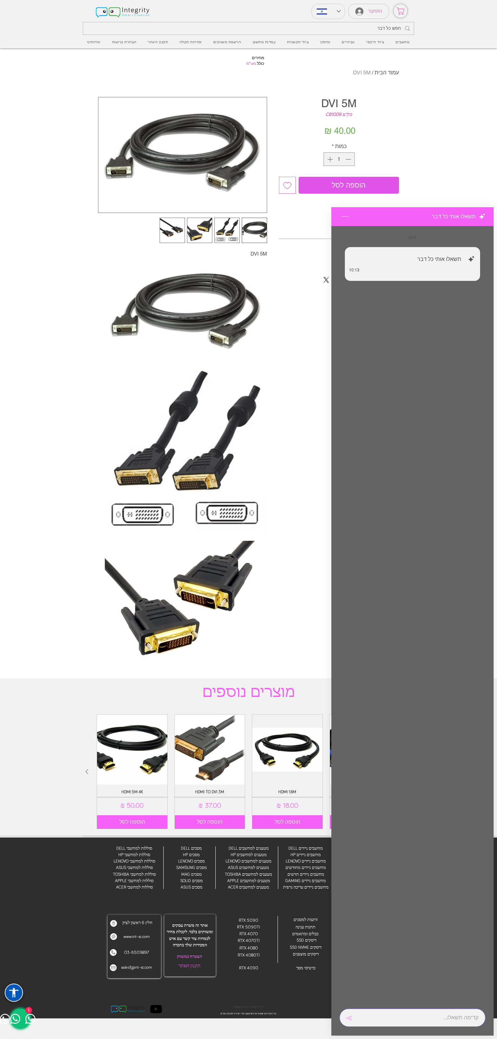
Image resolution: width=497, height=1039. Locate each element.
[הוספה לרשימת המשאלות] (287, 185)
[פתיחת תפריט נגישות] (14, 993)
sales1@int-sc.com (136, 967)
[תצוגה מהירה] (287, 750)
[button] (348, 42)
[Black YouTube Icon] (156, 1009)
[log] (412, 615)
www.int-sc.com (136, 937)
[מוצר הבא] (87, 772)
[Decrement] (349, 159)
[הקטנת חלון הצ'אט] (345, 216)
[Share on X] (326, 280)
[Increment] (329, 159)
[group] (248, 771)
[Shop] (400, 11)
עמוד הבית (387, 72)
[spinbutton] (339, 159)
